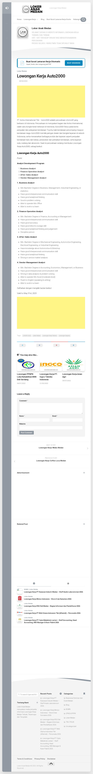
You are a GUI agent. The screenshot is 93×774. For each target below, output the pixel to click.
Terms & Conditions (24, 759)
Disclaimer (51, 759)
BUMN (26, 589)
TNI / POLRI (70, 722)
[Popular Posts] (68, 584)
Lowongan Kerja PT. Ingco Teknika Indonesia (49, 377)
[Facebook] (6, 27)
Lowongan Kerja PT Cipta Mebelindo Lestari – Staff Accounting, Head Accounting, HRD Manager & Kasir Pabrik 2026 (50, 743)
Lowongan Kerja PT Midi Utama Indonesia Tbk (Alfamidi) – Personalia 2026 (52, 613)
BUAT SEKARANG (73, 63)
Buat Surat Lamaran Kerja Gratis (59, 19)
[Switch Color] (6, 8)
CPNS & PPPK (71, 713)
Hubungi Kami (78, 19)
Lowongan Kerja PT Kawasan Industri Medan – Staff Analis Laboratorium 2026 (53, 592)
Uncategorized (71, 726)
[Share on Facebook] (42, 345)
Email (54, 416)
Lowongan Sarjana (64, 335)
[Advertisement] (51, 102)
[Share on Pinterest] (59, 345)
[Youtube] (6, 34)
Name (22, 416)
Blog (42, 19)
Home (19, 19)
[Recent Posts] (34, 584)
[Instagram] (6, 20)
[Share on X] (25, 345)
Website (22, 424)
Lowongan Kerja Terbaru (50, 335)
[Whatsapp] (6, 41)
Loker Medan (22, 71)
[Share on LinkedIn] (76, 345)
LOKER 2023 (27, 335)
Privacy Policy (39, 759)
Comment (23, 401)
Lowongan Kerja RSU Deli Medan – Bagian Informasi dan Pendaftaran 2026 (52, 606)
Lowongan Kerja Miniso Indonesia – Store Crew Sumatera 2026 (47, 599)
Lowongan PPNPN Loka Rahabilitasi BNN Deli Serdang (26, 377)
